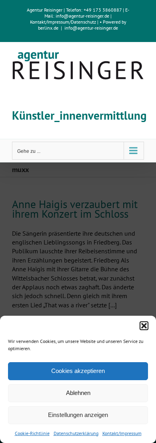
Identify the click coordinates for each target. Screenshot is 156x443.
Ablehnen (78, 392)
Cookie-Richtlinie (32, 433)
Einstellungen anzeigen (78, 414)
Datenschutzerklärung (76, 433)
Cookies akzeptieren (78, 370)
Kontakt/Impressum (122, 433)
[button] (144, 326)
